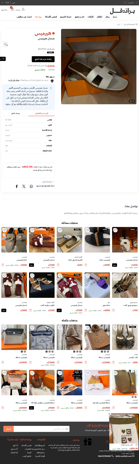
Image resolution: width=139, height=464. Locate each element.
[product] (124, 429)
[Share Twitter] (24, 186)
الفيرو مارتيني (78, 257)
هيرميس (135, 257)
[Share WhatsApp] (124, 2)
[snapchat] (107, 441)
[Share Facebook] (16, 186)
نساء (118, 24)
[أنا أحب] (115, 230)
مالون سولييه (51, 302)
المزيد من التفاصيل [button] (41, 113)
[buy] (85, 266)
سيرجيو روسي (134, 302)
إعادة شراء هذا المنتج (43, 59)
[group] (98, 66)
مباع (114, 265)
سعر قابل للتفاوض (103, 275)
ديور (109, 302)
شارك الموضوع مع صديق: (45, 185)
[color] (107, 352)
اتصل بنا (131, 2)
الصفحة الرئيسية (129, 24)
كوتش (136, 354)
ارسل (9, 428)
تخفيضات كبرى (77, 375)
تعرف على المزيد (13, 80)
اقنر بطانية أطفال (127, 445)
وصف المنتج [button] (16, 113)
